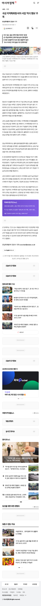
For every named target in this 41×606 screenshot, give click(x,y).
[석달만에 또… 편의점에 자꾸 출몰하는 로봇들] (8, 536)
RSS (24, 592)
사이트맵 (34, 584)
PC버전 (25, 584)
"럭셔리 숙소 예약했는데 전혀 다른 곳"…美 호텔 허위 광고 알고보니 (26, 308)
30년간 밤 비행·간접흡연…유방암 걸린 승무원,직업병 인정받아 (26, 326)
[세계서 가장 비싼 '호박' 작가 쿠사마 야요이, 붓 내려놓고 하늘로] (8, 565)
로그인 (6, 584)
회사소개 (4, 589)
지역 (7, 9)
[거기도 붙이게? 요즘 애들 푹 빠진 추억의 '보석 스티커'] (7, 320)
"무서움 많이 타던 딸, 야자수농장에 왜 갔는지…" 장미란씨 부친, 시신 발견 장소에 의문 (16, 469)
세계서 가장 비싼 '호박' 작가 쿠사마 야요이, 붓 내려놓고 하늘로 (26, 561)
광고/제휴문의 (12, 589)
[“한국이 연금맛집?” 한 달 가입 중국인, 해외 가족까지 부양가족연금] (8, 555)
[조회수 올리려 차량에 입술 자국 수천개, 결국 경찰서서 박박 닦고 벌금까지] (33, 480)
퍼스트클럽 (5, 592)
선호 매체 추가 (9, 28)
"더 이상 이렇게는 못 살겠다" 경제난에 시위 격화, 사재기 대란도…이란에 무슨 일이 (20, 210)
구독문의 (12, 592)
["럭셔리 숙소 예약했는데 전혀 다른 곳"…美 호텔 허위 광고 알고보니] (7, 311)
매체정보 (22, 595)
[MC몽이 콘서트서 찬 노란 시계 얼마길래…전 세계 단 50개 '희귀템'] (7, 302)
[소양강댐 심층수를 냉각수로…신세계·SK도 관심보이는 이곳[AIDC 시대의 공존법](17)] (33, 499)
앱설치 (16, 584)
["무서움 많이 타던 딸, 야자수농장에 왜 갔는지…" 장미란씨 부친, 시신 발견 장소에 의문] (33, 471)
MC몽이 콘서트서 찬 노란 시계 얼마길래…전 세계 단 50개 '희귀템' (26, 299)
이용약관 (15, 595)
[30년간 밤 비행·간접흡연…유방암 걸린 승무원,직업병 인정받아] (7, 329)
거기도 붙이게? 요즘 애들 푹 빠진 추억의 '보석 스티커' (25, 317)
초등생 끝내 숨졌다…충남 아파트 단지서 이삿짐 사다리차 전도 (19, 206)
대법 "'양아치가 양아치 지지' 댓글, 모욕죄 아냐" (16, 213)
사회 (3, 9)
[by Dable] (36, 507)
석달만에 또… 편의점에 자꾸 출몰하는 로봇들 (27, 533)
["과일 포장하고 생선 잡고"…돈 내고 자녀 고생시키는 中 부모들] (7, 293)
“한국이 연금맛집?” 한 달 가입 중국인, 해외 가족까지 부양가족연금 (27, 552)
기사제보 (18, 592)
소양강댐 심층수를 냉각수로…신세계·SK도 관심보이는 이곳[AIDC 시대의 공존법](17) (15, 497)
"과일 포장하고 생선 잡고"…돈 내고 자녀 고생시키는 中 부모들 (26, 290)
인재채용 (20, 589)
